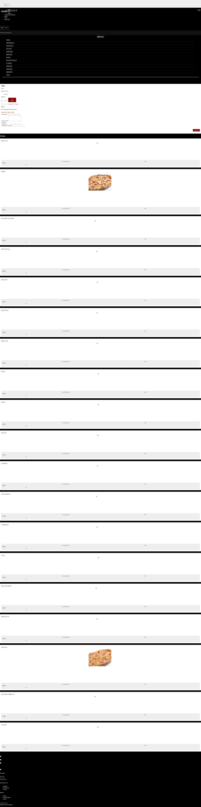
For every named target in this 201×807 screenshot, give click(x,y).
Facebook (5, 789)
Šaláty (9, 48)
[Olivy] (3, 106)
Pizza (8, 40)
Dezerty (9, 72)
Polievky (9, 45)
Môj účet (4, 795)
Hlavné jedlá (11, 60)
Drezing (9, 69)
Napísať (17, 104)
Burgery (9, 51)
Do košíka (12, 100)
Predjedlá (10, 43)
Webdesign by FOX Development (6, 804)
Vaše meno (4, 114)
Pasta (8, 57)
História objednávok (7, 797)
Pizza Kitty (4, 11)
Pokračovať (196, 130)
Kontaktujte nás (6, 787)
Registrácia (8, 4)
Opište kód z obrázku (6, 125)
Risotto (9, 54)
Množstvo (3, 96)
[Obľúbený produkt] (145, 161)
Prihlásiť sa (8, 5)
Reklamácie (5, 786)
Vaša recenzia (5, 120)
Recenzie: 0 (11, 104)
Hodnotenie (4, 124)
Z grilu (9, 63)
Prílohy (9, 66)
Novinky (4, 799)
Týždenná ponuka (9, 14)
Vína (8, 75)
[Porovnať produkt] (26, 164)
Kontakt (7, 19)
